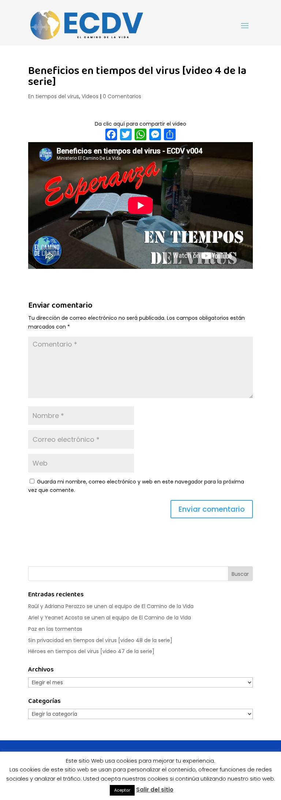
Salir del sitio (154, 789)
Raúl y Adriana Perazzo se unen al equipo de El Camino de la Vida (111, 606)
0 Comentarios (122, 96)
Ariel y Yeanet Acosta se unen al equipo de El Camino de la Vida (109, 617)
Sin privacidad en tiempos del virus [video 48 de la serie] (100, 640)
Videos (90, 96)
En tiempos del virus (53, 96)
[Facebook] (111, 135)
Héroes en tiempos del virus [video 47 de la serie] (91, 651)
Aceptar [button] (122, 790)
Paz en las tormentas (55, 629)
